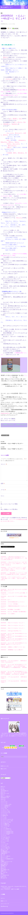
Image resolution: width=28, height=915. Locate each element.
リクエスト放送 (4, 848)
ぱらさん (19, 122)
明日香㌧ (15, 118)
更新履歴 (3, 865)
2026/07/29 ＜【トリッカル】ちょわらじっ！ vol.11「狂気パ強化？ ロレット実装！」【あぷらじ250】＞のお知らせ (14, 578)
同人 (2, 854)
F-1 (1, 788)
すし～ (7, 23)
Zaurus (2, 799)
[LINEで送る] (15, 28)
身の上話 (3, 877)
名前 (3, 483)
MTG (2, 792)
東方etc (2, 868)
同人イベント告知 (5, 856)
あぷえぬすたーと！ (7, 7)
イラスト (3, 808)
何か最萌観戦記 (4, 852)
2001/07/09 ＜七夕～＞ (6, 599)
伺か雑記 (3, 850)
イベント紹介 (4, 807)
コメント (4, 464)
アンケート (3, 803)
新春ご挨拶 (3, 864)
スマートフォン (4, 826)
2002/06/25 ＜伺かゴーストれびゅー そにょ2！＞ (13, 622)
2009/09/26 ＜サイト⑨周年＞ (8, 613)
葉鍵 (2, 873)
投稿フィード (4, 901)
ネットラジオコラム (5, 830)
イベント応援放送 (5, 805)
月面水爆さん (6, 124)
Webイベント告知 (5, 796)
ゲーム (2, 818)
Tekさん (17, 142)
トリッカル (3, 827)
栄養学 (2, 871)
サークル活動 (4, 823)
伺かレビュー (4, 849)
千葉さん (9, 147)
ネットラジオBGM (5, 828)
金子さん (5, 134)
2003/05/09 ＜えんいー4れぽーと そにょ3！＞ (12, 442)
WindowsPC (3, 797)
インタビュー (4, 809)
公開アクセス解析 (15, 889)
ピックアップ (4, 834)
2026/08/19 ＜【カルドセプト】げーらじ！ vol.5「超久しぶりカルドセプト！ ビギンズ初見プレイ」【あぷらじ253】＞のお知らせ (14, 563)
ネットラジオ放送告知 (5, 831)
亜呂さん (5, 57)
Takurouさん (14, 124)
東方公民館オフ (4, 869)
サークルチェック (5, 822)
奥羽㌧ (15, 152)
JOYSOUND (3, 790)
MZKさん (11, 142)
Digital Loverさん (5, 413)
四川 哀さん (21, 152)
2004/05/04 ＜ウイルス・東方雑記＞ (10, 604)
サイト (2, 496)
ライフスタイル (4, 846)
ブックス (3, 835)
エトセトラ (3, 814)
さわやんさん (9, 79)
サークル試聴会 (4, 824)
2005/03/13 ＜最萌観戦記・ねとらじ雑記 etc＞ (12, 649)
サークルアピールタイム (6, 819)
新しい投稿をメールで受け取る (9, 509)
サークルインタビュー (5, 820)
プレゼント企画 (4, 838)
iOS (1, 789)
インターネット (4, 811)
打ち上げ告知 (4, 862)
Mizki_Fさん (4, 142)
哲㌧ (15, 122)
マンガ (2, 842)
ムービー (3, 845)
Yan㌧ (20, 118)
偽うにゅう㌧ (18, 133)
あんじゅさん (16, 143)
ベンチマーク (4, 839)
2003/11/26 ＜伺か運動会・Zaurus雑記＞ (11, 609)
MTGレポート (4, 793)
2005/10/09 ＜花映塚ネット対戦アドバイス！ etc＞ (13, 647)
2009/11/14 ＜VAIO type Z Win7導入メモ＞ (11, 630)
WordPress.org (4, 906)
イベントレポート (5, 435)
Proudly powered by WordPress (7, 913)
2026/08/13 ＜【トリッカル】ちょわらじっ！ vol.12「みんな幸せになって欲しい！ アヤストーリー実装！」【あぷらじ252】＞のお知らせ (14, 569)
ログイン (3, 898)
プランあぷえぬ (4, 837)
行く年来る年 (4, 875)
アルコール (3, 801)
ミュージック (4, 843)
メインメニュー (26, 7)
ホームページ (4, 841)
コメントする (12, 23)
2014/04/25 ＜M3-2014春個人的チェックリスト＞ (13, 601)
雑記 (2, 13)
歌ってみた (3, 872)
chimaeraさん (22, 140)
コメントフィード (5, 903)
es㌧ (10, 118)
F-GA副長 (9, 152)
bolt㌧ (8, 140)
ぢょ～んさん (10, 133)
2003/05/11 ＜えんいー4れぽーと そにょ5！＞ (12, 448)
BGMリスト (3, 766)
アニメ (2, 800)
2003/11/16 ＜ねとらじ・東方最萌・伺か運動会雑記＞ (14, 611)
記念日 (2, 876)
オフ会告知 (3, 815)
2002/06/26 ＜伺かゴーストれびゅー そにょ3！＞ (13, 625)
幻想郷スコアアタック (5, 861)
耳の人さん (19, 217)
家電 (2, 860)
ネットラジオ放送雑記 (5, 833)
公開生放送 (3, 853)
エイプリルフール (5, 812)
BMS (2, 786)
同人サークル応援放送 (5, 858)
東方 (2, 867)
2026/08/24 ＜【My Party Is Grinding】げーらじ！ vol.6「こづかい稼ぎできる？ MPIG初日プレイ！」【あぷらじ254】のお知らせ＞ (14, 558)
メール (3, 489)
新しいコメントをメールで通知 (9, 504)
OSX (2, 794)
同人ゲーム (3, 857)
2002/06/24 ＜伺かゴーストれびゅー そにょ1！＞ (13, 628)
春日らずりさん (12, 145)
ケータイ (3, 816)
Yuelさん (9, 143)
